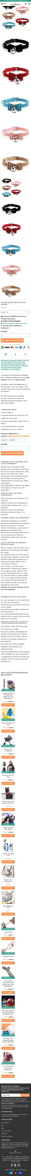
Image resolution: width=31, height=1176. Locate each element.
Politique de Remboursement (21, 1158)
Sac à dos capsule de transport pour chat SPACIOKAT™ (8, 1012)
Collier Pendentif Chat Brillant (18, 436)
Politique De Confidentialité (22, 1156)
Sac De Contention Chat (8, 723)
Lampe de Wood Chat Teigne (8, 828)
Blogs (2, 1128)
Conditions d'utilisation (16, 1160)
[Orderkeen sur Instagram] (19, 1166)
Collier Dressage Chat (8, 854)
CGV (3, 1156)
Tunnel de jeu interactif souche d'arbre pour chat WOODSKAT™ (8, 983)
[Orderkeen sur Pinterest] (15, 1166)
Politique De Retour (7, 1158)
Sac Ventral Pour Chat (8, 776)
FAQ (2, 1125)
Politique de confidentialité (7, 1103)
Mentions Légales (9, 1156)
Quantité (4, 331)
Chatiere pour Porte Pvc (8, 880)
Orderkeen (12, 1169)
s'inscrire (25, 1095)
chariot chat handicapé (8, 750)
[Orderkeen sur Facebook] (11, 1166)
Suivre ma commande (6, 1136)
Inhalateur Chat (8, 956)
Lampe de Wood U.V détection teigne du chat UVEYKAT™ (8, 695)
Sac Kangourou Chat (8, 906)
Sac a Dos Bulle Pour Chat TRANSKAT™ (8, 1068)
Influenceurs (4, 1133)
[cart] (29, 3)
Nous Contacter (5, 1122)
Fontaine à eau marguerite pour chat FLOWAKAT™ (8, 1040)
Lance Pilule (8, 932)
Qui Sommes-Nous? (6, 1130)
